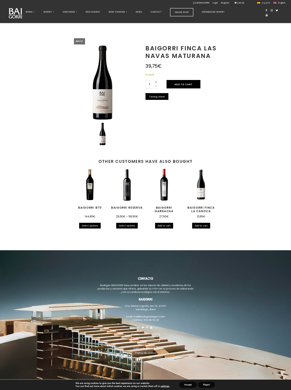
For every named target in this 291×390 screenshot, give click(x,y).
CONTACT (156, 11)
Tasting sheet (157, 96)
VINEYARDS (69, 11)
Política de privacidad (145, 348)
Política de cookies (145, 352)
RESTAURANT (93, 11)
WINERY (47, 11)
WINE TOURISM (117, 11)
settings (165, 386)
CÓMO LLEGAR (145, 337)
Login (215, 2)
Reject (206, 384)
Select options (90, 225)
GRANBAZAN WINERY (213, 11)
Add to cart (183, 84)
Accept (188, 384)
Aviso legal (145, 357)
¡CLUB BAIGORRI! (201, 2)
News (139, 11)
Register (225, 2)
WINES (29, 11)
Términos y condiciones (145, 361)
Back (79, 41)
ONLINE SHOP (182, 12)
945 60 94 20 (151, 319)
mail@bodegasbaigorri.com (149, 316)
